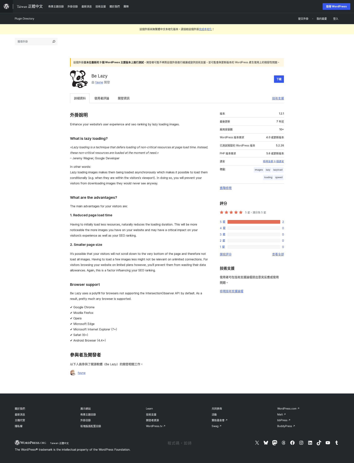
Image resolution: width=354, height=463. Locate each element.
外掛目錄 (85, 420)
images (259, 169)
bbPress (284, 420)
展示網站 (85, 408)
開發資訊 (124, 98)
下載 (279, 79)
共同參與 (217, 408)
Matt (281, 414)
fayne (99, 82)
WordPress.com (288, 408)
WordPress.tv (156, 426)
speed (278, 177)
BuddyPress (286, 426)
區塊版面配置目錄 (90, 426)
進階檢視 (226, 188)
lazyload (277, 169)
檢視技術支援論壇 (231, 291)
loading (268, 177)
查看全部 (278, 254)
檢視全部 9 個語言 (273, 161)
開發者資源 (152, 420)
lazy (268, 169)
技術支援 (278, 98)
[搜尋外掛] (54, 41)
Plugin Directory (24, 18)
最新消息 (20, 414)
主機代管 (20, 420)
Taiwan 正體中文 (59, 443)
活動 (214, 414)
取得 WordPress (336, 6)
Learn (149, 408)
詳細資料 (80, 98)
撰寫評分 (226, 254)
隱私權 (18, 426)
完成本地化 (205, 29)
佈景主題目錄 (88, 414)
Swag (217, 426)
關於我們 (20, 408)
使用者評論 (101, 98)
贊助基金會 (220, 420)
